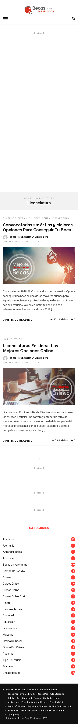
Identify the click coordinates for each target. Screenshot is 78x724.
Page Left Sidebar (17, 706)
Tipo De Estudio (12, 660)
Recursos (25, 710)
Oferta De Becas (13, 641)
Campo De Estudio (14, 571)
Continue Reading (18, 319)
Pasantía (8, 653)
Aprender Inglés (12, 551)
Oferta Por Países (13, 647)
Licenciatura (41, 218)
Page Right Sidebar (37, 706)
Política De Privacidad (60, 706)
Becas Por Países (48, 689)
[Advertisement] (39, 75)
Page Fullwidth (56, 702)
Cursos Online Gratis (15, 596)
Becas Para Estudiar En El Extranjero (28, 237)
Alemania (8, 545)
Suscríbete (58, 710)
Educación (9, 621)
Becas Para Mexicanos (26, 689)
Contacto (47, 698)
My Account (14, 702)
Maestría (62, 218)
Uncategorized (11, 672)
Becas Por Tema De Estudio (22, 694)
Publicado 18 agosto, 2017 (21, 242)
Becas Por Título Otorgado (50, 694)
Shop (34, 710)
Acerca (9, 689)
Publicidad (13, 710)
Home (27, 198)
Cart (18, 698)
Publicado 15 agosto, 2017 (21, 363)
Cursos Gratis (11, 583)
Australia (8, 558)
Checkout (27, 698)
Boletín (11, 698)
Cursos (7, 577)
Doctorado (9, 615)
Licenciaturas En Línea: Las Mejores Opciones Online (30, 348)
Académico (9, 539)
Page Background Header (34, 702)
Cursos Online (11, 590)
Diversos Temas (15, 218)
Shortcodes (45, 710)
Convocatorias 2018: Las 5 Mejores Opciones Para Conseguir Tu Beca (38, 227)
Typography (13, 714)
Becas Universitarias (15, 564)
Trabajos (8, 666)
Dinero (7, 602)
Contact (37, 698)
